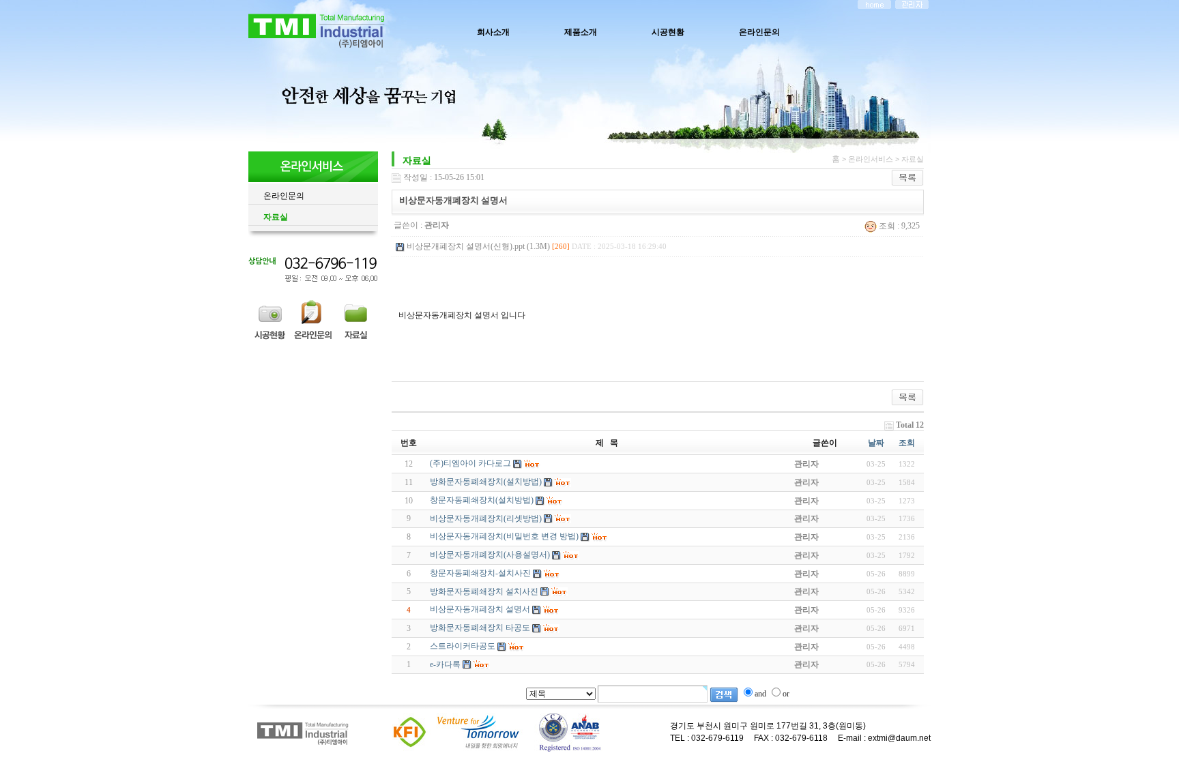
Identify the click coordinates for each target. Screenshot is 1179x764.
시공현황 (668, 32)
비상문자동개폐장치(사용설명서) (490, 554)
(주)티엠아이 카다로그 (470, 463)
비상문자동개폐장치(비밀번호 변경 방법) (504, 536)
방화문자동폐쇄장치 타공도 (480, 627)
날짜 (876, 442)
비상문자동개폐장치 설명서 (480, 609)
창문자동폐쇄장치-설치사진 (480, 573)
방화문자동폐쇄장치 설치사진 (484, 591)
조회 (907, 442)
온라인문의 (759, 32)
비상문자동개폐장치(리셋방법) (486, 518)
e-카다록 (445, 664)
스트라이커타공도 (462, 646)
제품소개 (580, 32)
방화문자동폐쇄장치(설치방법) (486, 481)
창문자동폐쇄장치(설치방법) (482, 500)
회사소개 (493, 32)
